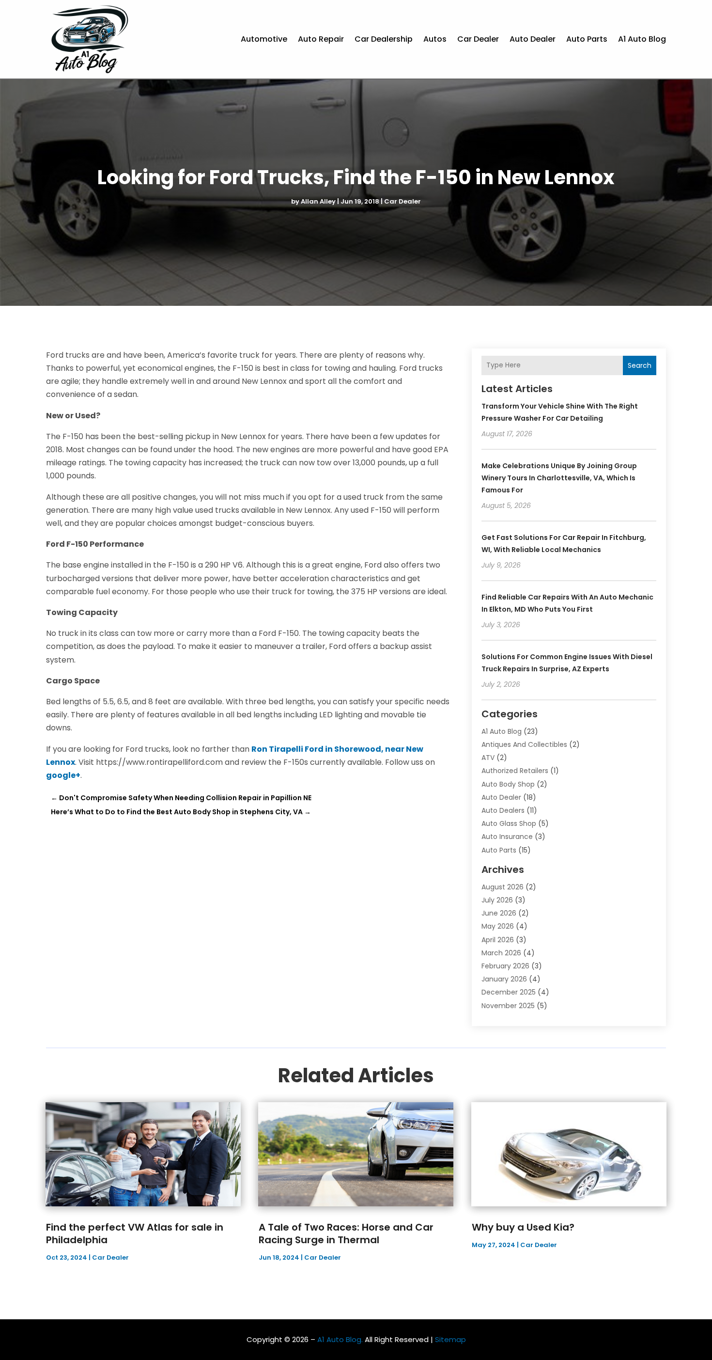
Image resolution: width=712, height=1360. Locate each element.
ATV (488, 757)
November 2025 (508, 1006)
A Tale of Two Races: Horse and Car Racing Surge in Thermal (346, 1233)
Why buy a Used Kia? (523, 1227)
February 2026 (505, 966)
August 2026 (502, 887)
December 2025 (508, 992)
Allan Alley (318, 201)
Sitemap (450, 1339)
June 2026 (498, 913)
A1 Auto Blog (642, 39)
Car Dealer (478, 39)
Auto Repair (321, 39)
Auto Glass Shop (508, 823)
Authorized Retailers (514, 770)
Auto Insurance (507, 836)
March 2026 (501, 953)
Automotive (264, 39)
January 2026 (504, 979)
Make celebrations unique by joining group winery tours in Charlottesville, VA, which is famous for (559, 478)
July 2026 (497, 900)
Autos (435, 39)
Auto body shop (508, 784)
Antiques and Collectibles (524, 744)
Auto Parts (586, 39)
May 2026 (497, 926)
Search (639, 365)
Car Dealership (384, 39)
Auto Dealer (533, 39)
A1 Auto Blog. (340, 1339)
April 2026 (497, 940)
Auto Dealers (503, 810)
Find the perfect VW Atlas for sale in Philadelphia (134, 1233)
